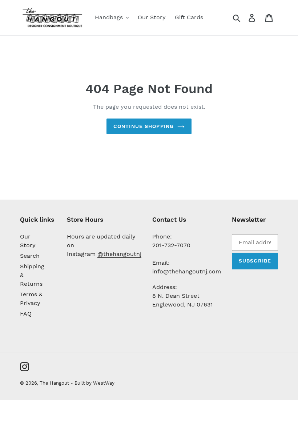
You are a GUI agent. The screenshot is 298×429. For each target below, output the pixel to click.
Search (30, 255)
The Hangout (55, 383)
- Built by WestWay (92, 383)
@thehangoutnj (119, 253)
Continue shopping (143, 126)
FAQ (26, 313)
